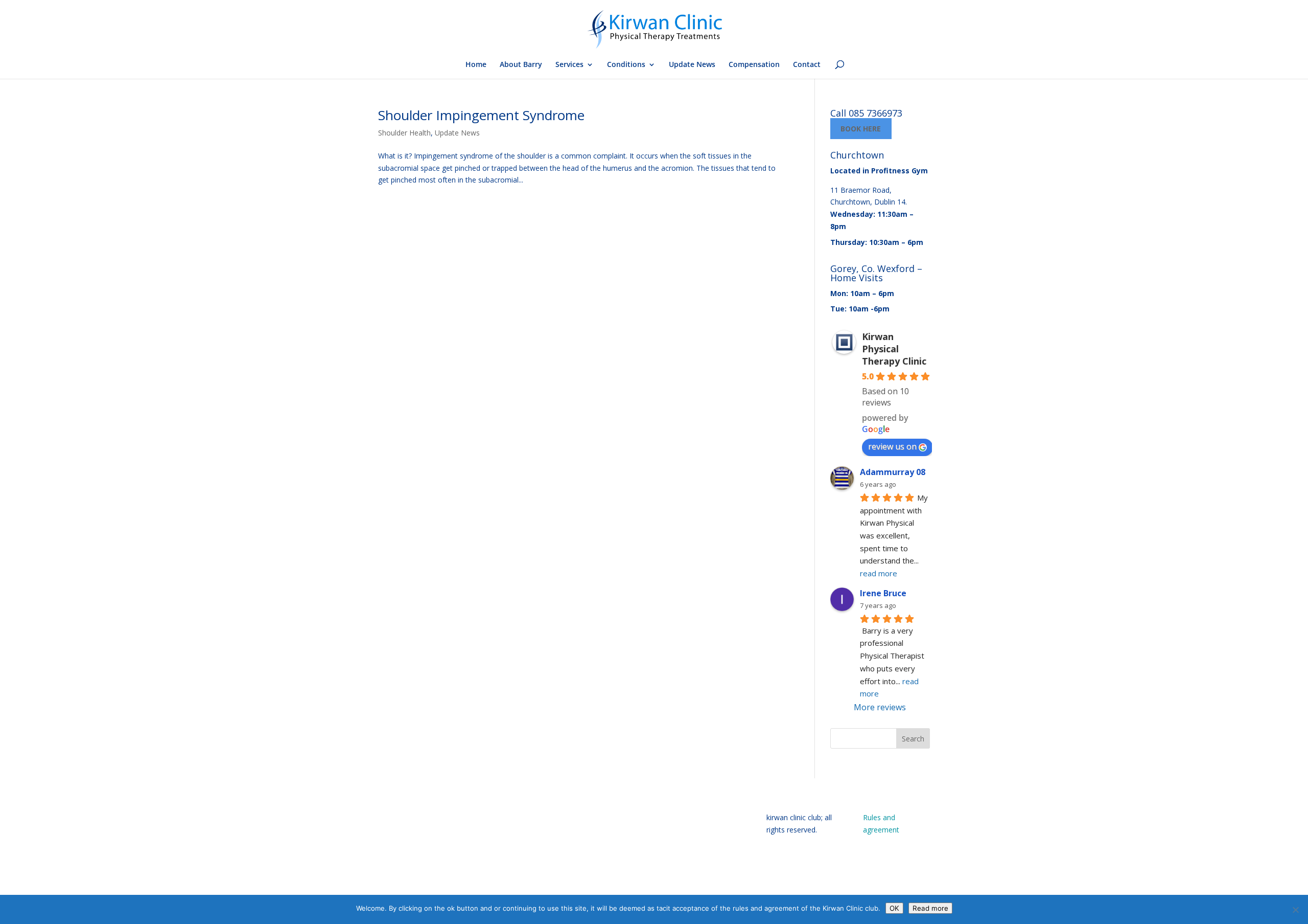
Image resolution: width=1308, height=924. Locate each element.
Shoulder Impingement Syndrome (481, 115)
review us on (892, 446)
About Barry (521, 65)
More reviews (880, 707)
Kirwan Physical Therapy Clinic (894, 348)
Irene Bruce (883, 593)
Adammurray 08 (892, 472)
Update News (692, 65)
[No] (1295, 910)
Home (475, 65)
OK (894, 908)
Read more (930, 908)
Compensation (754, 65)
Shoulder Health (404, 133)
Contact (807, 65)
